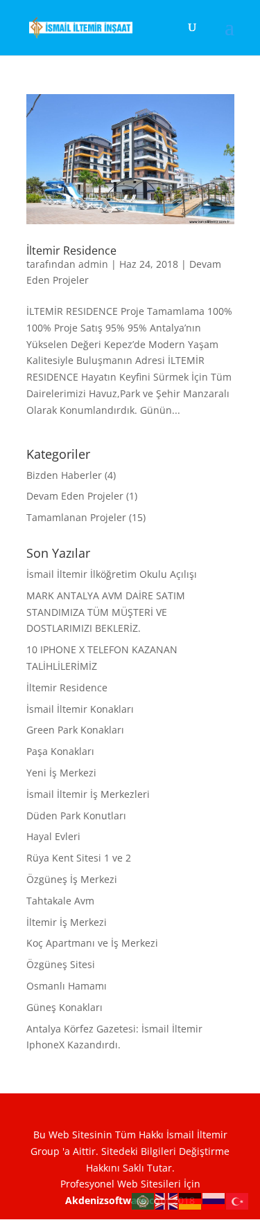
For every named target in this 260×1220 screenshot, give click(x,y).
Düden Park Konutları (76, 815)
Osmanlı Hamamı (66, 985)
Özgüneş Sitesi (60, 964)
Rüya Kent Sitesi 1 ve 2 (78, 857)
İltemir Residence (71, 250)
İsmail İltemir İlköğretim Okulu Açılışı (111, 574)
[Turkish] (238, 1200)
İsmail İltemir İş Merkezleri (88, 794)
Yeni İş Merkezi (61, 772)
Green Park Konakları (75, 729)
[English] (167, 1200)
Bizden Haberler (64, 475)
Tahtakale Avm (60, 900)
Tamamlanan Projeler (76, 517)
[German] (190, 1200)
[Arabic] (143, 1200)
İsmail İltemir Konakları (80, 709)
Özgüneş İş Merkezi (71, 879)
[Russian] (214, 1200)
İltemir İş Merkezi (66, 922)
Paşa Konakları (60, 751)
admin (93, 264)
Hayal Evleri (53, 836)
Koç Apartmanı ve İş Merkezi (92, 942)
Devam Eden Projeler (74, 495)
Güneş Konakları (64, 1007)
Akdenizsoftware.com (119, 1200)
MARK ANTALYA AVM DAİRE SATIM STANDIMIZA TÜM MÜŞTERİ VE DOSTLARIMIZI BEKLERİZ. (105, 612)
